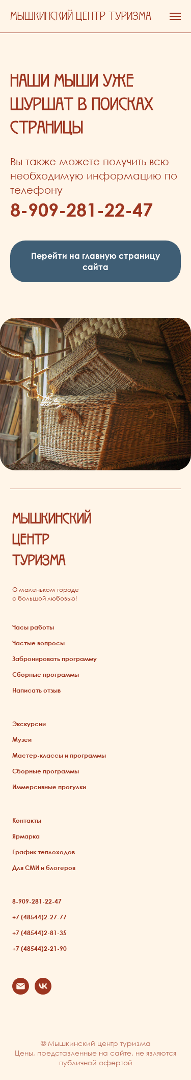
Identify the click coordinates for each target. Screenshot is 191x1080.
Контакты (26, 820)
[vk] (43, 991)
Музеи (22, 739)
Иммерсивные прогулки (49, 787)
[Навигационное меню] (175, 16)
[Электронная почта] (20, 991)
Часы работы (33, 627)
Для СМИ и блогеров (43, 867)
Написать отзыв (36, 690)
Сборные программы (45, 674)
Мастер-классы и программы (59, 755)
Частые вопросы (38, 643)
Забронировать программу (54, 658)
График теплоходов (43, 852)
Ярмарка (26, 836)
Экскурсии (29, 723)
